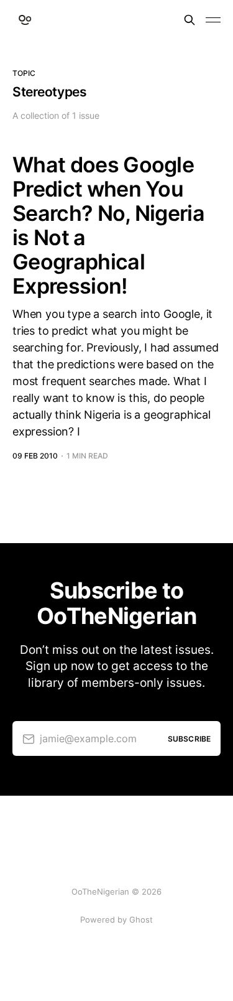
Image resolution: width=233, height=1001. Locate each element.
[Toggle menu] (213, 20)
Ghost (141, 919)
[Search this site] (189, 20)
